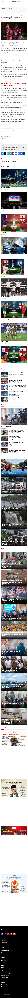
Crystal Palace (6, 161)
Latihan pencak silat (9, 474)
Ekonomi (3, 952)
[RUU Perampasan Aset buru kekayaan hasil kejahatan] (14, 898)
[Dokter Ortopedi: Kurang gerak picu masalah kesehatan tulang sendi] (14, 629)
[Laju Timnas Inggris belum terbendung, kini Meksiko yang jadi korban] (14, 309)
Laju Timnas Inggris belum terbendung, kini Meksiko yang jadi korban (12, 318)
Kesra (2, 965)
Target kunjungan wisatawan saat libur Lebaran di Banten (13, 507)
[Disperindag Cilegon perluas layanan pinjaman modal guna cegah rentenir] (14, 560)
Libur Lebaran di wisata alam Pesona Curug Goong (11, 525)
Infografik (3, 727)
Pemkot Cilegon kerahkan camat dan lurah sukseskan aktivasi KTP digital (13, 703)
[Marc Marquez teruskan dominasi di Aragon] (14, 850)
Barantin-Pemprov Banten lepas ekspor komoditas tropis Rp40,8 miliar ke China (17, 450)
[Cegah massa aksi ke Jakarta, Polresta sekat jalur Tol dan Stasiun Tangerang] (4, 381)
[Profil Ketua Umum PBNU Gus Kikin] (14, 802)
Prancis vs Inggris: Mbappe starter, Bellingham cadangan (13, 231)
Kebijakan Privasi (5, 975)
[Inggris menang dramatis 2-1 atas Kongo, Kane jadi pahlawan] (14, 332)
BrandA (3, 982)
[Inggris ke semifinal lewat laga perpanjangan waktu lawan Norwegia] (14, 287)
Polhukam (3, 960)
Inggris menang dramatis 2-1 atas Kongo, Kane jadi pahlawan (13, 340)
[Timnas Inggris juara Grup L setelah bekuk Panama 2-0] (14, 354)
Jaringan (3, 970)
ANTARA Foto (4, 984)
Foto (2, 456)
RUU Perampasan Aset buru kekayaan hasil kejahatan (11, 918)
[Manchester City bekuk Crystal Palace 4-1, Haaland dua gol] (14, 178)
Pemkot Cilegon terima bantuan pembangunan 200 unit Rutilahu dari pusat (12, 582)
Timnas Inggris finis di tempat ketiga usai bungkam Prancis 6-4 (12, 209)
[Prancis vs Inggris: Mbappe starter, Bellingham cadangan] (14, 223)
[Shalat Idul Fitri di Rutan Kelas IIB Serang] (14, 537)
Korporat (3, 986)
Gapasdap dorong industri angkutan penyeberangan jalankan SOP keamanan (13, 721)
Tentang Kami (4, 977)
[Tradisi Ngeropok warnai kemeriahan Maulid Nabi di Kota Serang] (4, 438)
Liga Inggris (14, 161)
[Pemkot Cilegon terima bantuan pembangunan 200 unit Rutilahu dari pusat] (14, 577)
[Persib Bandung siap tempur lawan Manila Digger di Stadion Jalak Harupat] (4, 393)
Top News (4, 405)
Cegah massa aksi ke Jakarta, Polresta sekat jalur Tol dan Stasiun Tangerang (16, 380)
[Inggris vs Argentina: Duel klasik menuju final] (12, 266)
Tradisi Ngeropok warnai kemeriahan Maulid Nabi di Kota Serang (17, 438)
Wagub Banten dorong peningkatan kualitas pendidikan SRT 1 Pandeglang (13, 599)
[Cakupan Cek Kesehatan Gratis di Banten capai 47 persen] (14, 664)
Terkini (2, 938)
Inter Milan (14, 158)
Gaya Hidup (4, 963)
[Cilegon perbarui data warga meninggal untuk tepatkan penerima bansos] (14, 647)
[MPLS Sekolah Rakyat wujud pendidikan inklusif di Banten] (4, 432)
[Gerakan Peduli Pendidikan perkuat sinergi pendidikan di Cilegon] (14, 612)
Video (2, 548)
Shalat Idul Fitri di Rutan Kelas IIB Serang (13, 542)
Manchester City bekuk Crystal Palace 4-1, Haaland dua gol (12, 187)
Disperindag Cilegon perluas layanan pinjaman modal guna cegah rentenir (12, 564)
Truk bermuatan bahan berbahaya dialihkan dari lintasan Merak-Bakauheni (13, 686)
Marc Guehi (6, 158)
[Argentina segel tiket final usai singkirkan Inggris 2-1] (14, 245)
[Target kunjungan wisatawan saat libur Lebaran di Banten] (14, 502)
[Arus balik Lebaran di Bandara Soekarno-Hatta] (14, 485)
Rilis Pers (3, 967)
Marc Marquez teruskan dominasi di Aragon (13, 870)
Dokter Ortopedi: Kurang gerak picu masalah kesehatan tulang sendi (12, 634)
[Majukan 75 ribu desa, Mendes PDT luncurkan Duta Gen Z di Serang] (14, 416)
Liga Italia (21, 158)
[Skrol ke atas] (26, 992)
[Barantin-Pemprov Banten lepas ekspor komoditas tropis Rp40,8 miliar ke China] (4, 450)
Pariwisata (3, 955)
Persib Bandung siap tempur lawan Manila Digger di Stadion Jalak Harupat (17, 393)
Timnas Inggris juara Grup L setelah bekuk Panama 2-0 (12, 363)
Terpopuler (4, 369)
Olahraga (10, 8)
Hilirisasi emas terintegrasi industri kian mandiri (13, 775)
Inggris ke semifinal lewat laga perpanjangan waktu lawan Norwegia (13, 296)
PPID (2, 989)
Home (4, 8)
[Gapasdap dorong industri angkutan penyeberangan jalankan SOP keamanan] (14, 716)
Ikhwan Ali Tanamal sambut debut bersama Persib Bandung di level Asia (17, 387)
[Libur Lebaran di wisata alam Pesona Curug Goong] (14, 519)
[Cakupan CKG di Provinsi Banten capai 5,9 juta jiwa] (4, 444)
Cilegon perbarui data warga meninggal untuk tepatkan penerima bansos (11, 651)
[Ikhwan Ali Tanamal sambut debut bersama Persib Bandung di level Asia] (4, 387)
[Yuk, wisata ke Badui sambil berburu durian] (4, 399)
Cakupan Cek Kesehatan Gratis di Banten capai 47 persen (13, 669)
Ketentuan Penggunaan (7, 973)
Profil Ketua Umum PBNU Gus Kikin (13, 823)
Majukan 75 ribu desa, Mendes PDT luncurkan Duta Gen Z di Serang (13, 425)
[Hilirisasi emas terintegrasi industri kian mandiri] (14, 754)
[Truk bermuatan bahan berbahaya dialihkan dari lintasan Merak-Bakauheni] (14, 681)
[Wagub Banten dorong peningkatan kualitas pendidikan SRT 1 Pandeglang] (14, 595)
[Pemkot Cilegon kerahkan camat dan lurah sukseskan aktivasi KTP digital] (14, 699)
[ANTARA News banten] (15, 1)
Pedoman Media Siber (6, 980)
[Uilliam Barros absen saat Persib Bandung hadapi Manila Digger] (4, 374)
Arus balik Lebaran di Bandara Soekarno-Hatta (12, 490)
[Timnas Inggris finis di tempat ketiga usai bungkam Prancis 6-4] (14, 200)
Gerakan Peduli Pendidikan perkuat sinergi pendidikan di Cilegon (14, 617)
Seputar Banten (5, 950)
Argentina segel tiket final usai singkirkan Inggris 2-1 (14, 254)
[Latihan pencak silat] (14, 467)
